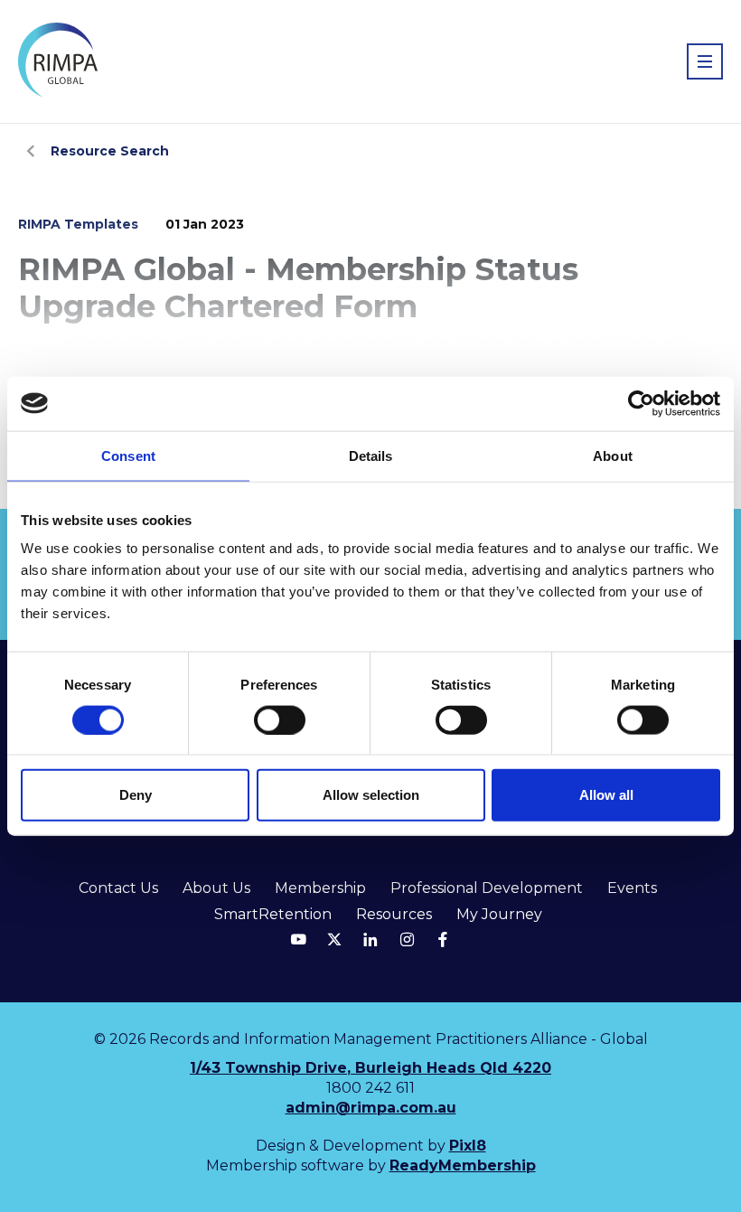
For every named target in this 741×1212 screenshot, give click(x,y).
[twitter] (334, 939)
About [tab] (613, 455)
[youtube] (298, 939)
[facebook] (443, 939)
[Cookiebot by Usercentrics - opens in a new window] (641, 403)
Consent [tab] (128, 455)
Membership (320, 888)
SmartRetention (273, 914)
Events (632, 888)
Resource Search (110, 151)
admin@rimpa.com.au (371, 1107)
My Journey (499, 914)
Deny (135, 795)
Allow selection (371, 795)
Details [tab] (371, 455)
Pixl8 (467, 1145)
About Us (216, 888)
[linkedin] (370, 939)
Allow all (606, 795)
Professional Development (486, 888)
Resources (394, 914)
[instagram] (407, 939)
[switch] (279, 719)
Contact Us (118, 888)
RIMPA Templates (78, 224)
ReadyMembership (462, 1165)
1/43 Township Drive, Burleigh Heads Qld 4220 (370, 1067)
